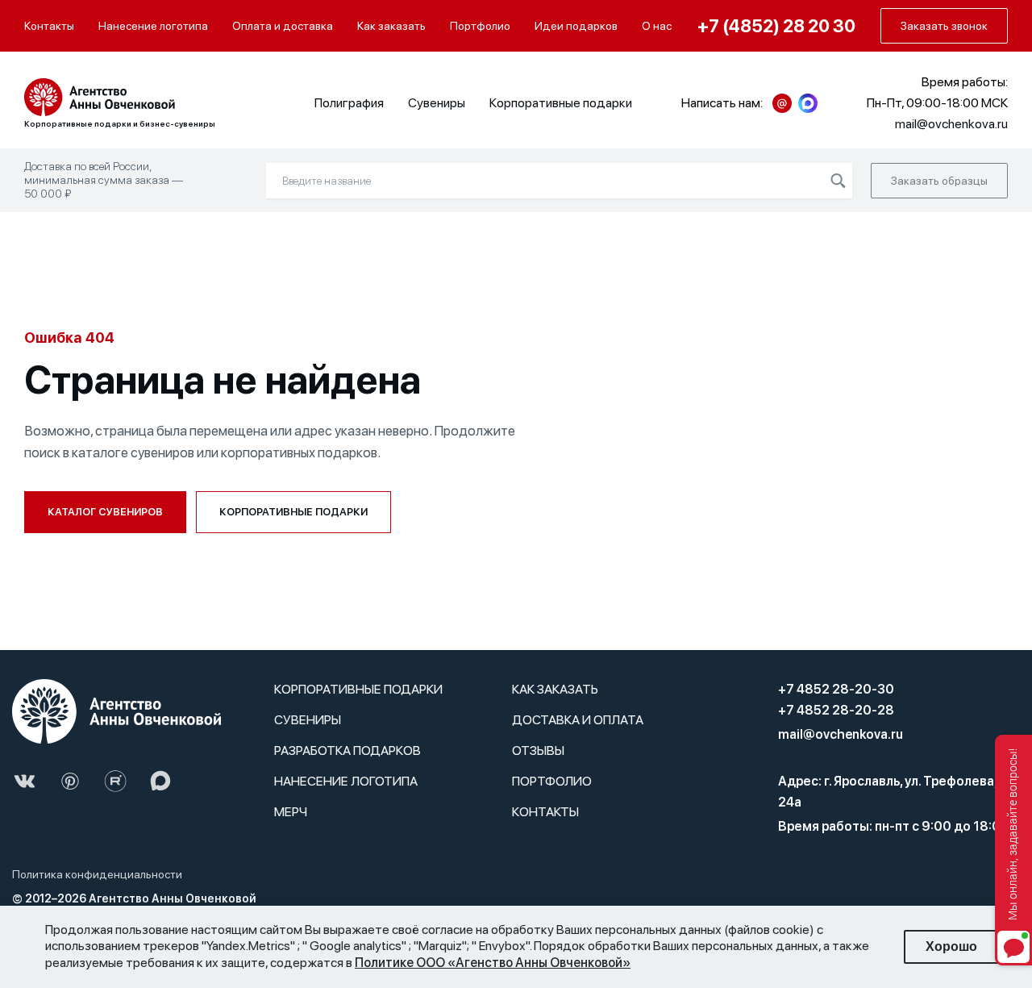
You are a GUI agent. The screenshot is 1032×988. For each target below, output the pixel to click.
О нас (657, 25)
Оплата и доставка (282, 25)
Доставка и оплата (577, 719)
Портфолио (480, 25)
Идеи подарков (576, 25)
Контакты (49, 25)
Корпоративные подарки (560, 102)
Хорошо (951, 946)
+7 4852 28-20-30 (836, 689)
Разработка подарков (347, 750)
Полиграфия (349, 102)
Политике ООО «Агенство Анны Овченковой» (492, 962)
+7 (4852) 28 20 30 (776, 25)
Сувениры (436, 102)
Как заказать (391, 25)
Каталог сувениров (105, 512)
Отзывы (538, 750)
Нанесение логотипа (153, 25)
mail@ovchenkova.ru (840, 734)
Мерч (290, 811)
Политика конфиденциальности (97, 874)
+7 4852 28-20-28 (836, 710)
